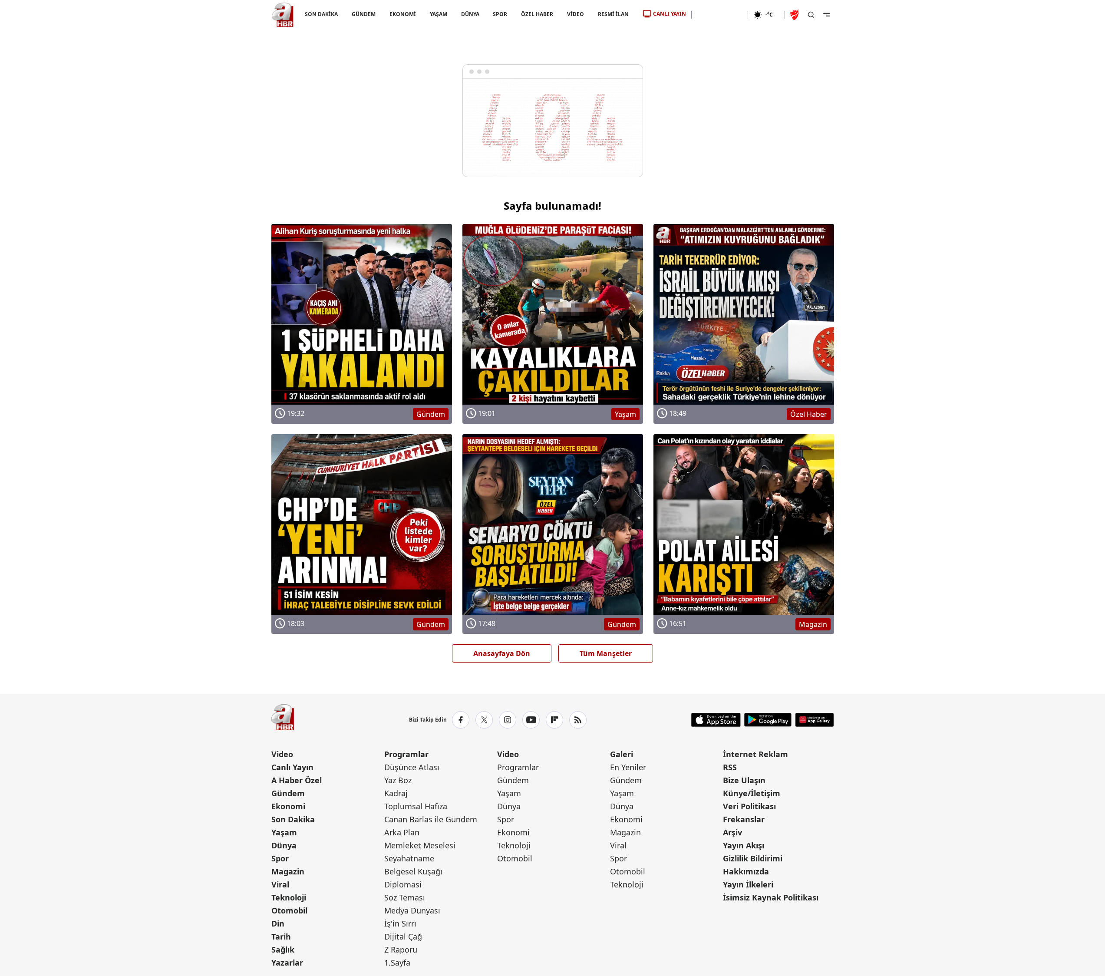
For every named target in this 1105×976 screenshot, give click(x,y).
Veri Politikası (749, 806)
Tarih (281, 936)
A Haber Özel (296, 780)
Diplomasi (403, 884)
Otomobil (289, 910)
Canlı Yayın (292, 767)
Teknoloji (288, 897)
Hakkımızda (746, 871)
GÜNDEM (363, 14)
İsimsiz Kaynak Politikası (770, 897)
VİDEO (575, 14)
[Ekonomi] (719, 14)
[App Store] (716, 720)
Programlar (406, 754)
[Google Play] (768, 720)
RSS (730, 767)
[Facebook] (460, 720)
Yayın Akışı (743, 845)
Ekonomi (288, 806)
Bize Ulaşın (744, 780)
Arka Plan (401, 832)
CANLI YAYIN (669, 13)
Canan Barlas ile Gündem (430, 819)
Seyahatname (409, 858)
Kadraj (396, 793)
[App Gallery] (814, 720)
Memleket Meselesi (419, 845)
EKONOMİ (402, 14)
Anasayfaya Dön (501, 653)
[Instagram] (507, 720)
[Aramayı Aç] (811, 15)
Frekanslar (744, 819)
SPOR (500, 14)
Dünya (284, 845)
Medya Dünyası (412, 910)
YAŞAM (438, 14)
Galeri (621, 754)
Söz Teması (404, 897)
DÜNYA (470, 14)
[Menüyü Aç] (826, 15)
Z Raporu (400, 949)
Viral (280, 884)
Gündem (288, 793)
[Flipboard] (554, 720)
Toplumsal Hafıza (415, 806)
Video (282, 754)
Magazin (287, 871)
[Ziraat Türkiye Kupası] (795, 14)
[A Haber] (282, 15)
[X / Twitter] (484, 720)
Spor (280, 858)
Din (277, 923)
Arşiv (732, 832)
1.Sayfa (397, 962)
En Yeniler (628, 767)
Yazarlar (287, 962)
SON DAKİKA (321, 14)
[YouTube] (531, 720)
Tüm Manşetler (606, 653)
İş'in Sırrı (400, 923)
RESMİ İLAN (613, 14)
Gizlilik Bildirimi (752, 858)
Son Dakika (293, 819)
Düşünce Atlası (411, 767)
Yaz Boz (398, 780)
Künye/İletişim (751, 793)
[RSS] (578, 720)
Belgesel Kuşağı (413, 871)
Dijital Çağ (403, 936)
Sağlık (282, 949)
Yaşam (284, 832)
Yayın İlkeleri (748, 884)
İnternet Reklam (755, 754)
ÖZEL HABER (537, 14)
